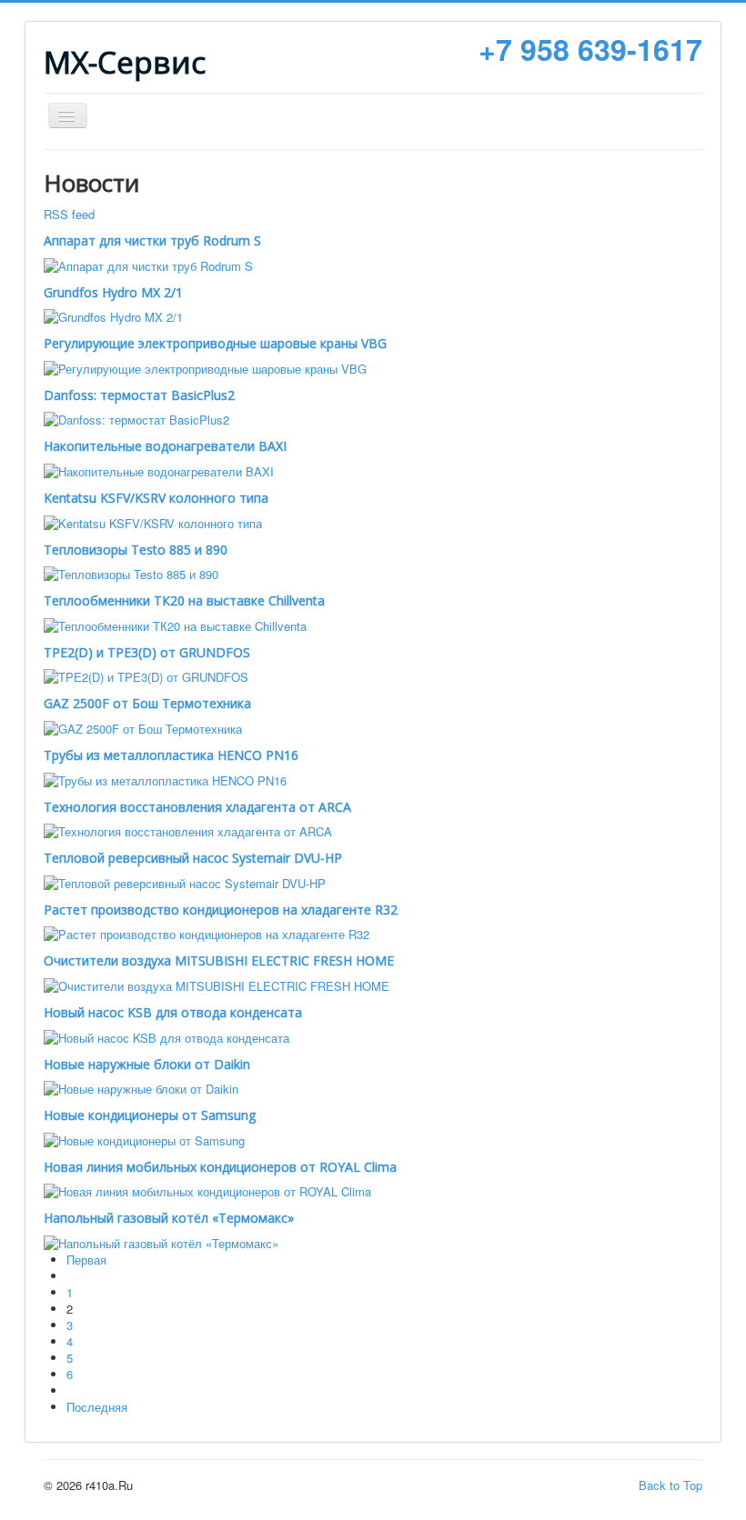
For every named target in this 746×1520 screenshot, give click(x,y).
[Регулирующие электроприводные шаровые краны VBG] (205, 366)
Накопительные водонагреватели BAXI (165, 446)
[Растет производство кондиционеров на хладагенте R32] (206, 933)
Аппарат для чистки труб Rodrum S (152, 240)
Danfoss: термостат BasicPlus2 (139, 395)
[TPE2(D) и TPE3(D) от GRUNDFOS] (146, 676)
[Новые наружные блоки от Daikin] (141, 1087)
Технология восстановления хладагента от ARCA (197, 806)
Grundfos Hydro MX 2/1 (113, 292)
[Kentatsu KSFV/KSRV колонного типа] (153, 521)
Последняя (96, 1406)
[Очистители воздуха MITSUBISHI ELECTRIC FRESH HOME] (216, 984)
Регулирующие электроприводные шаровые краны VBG (215, 343)
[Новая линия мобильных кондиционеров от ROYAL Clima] (207, 1190)
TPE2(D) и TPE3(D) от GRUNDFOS (147, 652)
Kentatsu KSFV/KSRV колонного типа (156, 497)
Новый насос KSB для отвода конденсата (173, 1012)
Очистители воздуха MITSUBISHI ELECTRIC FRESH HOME (219, 960)
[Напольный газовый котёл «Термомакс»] (161, 1241)
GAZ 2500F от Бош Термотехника (147, 703)
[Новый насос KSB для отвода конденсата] (166, 1036)
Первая (86, 1259)
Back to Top (670, 1485)
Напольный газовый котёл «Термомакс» (169, 1217)
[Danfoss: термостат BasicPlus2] (136, 418)
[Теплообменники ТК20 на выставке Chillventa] (175, 624)
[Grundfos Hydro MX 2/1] (113, 316)
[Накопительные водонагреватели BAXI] (159, 469)
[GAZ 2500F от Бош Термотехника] (143, 726)
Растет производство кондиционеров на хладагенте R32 (221, 909)
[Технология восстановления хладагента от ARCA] (188, 830)
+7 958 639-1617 (590, 49)
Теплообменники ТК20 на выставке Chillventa (184, 600)
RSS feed (69, 214)
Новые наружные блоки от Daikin (147, 1064)
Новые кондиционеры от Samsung (150, 1115)
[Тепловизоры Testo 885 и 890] (131, 573)
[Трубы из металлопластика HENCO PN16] (165, 778)
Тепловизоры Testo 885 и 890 (135, 549)
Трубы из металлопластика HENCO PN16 (171, 755)
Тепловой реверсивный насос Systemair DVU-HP (193, 857)
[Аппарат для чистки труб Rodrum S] (148, 264)
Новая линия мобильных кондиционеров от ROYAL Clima (220, 1166)
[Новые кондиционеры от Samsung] (144, 1138)
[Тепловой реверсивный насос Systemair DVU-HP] (185, 881)
